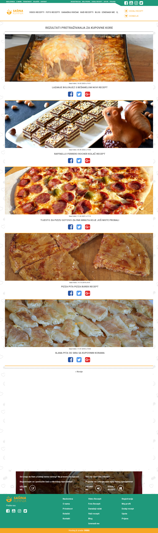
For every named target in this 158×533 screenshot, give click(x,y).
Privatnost (27, 1)
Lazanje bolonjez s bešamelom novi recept (80, 87)
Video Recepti (36, 12)
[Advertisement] (79, 422)
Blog (97, 12)
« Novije (79, 371)
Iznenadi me (108, 12)
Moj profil (86, 1)
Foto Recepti (53, 12)
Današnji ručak (70, 12)
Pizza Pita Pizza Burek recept (80, 286)
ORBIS (86, 530)
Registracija (76, 1)
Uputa (106, 1)
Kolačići (36, 1)
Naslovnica (10, 1)
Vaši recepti (86, 12)
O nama (19, 1)
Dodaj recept (97, 1)
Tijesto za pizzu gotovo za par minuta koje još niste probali (79, 220)
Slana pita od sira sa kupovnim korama (80, 352)
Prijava (112, 1)
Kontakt (44, 1)
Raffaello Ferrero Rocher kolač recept (79, 153)
